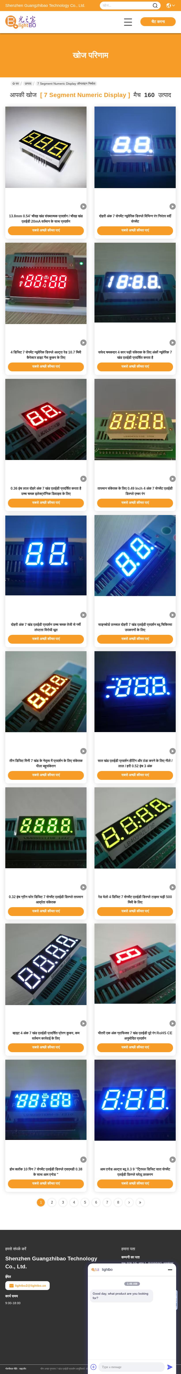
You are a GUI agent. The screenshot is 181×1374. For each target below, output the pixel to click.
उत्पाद (28, 83)
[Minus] (170, 1269)
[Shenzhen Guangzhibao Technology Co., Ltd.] (29, 22)
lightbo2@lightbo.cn (30, 1285)
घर (17, 83)
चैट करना (158, 21)
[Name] (155, 5)
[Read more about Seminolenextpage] (129, 1202)
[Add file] (93, 1367)
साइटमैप (22, 1368)
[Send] (169, 1367)
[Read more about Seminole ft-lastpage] (140, 1202)
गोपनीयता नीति (11, 1368)
